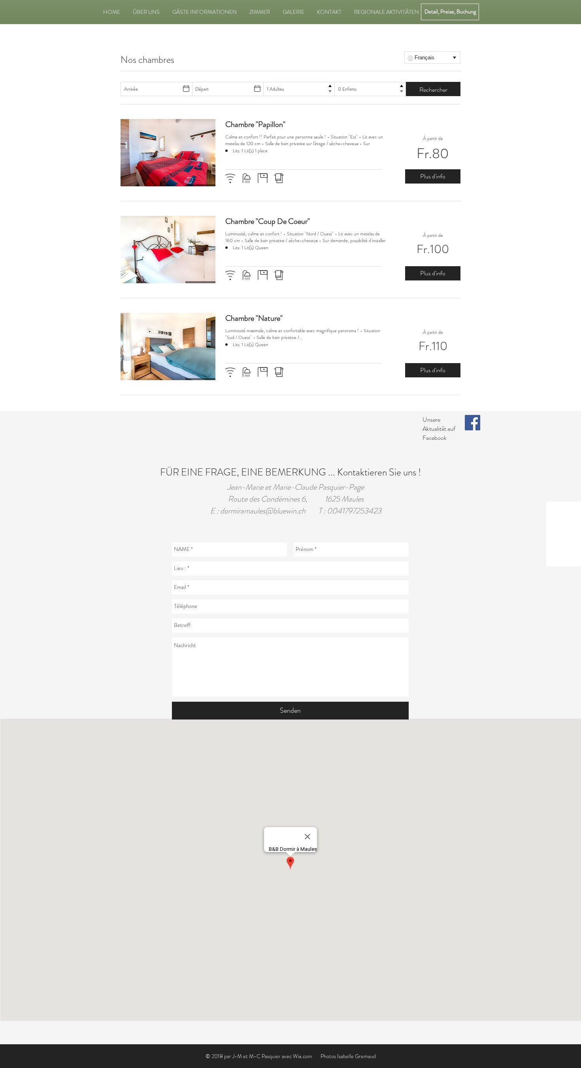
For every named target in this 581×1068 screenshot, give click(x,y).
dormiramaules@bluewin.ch (263, 511)
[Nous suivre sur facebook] (472, 422)
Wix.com (302, 1056)
